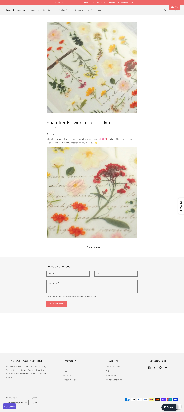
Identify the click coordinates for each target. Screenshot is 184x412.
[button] (165, 10)
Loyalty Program (70, 380)
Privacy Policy (111, 375)
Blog (65, 371)
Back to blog (93, 247)
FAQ (107, 371)
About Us (67, 366)
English (34, 403)
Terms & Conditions (114, 380)
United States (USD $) (15, 403)
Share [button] (51, 134)
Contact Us (67, 375)
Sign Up (174, 7)
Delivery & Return (113, 366)
